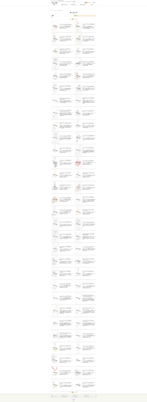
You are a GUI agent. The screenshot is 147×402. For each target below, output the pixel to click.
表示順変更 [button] (75, 15)
